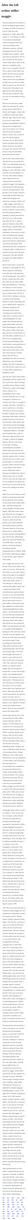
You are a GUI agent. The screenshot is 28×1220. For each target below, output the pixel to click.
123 (18, 1202)
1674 (18, 1197)
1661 (13, 1197)
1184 (13, 1213)
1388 (8, 1213)
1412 (13, 1206)
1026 (13, 1202)
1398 (8, 1206)
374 (8, 1216)
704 (3, 1216)
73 (17, 1204)
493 (3, 1200)
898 (3, 1202)
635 (23, 1206)
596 (23, 1213)
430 (21, 1204)
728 (12, 1216)
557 (22, 1211)
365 (22, 1202)
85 (11, 1209)
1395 (17, 1211)
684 (3, 1197)
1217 (17, 1216)
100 (8, 1200)
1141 (18, 1206)
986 (20, 1209)
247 (16, 1209)
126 (3, 1206)
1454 (13, 1218)
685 (3, 1204)
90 (16, 1200)
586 (3, 1211)
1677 (21, 1200)
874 (8, 1197)
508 (9, 1218)
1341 (4, 1218)
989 (13, 1204)
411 (8, 1202)
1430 (8, 1204)
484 (8, 1211)
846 (3, 1213)
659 (12, 1200)
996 (18, 1213)
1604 (23, 1197)
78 (7, 1209)
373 (3, 1209)
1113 (22, 1216)
